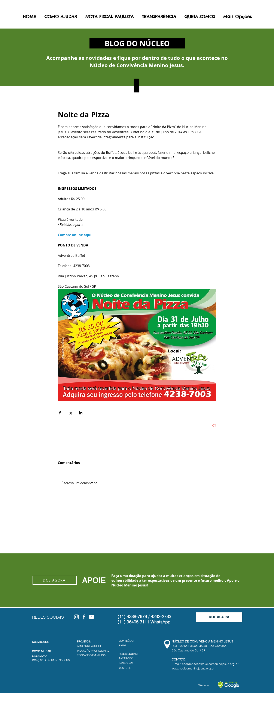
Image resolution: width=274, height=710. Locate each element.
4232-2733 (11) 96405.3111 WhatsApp (144, 619)
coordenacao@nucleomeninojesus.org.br (210, 664)
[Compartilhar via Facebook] (60, 413)
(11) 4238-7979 (132, 616)
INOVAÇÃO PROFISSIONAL (93, 650)
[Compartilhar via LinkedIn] (81, 413)
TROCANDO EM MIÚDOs (91, 655)
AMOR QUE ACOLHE (89, 646)
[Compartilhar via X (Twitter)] (70, 413)
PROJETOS (83, 641)
